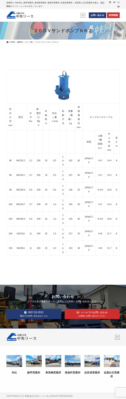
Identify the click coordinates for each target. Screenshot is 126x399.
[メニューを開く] (83, 15)
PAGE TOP (120, 384)
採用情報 (113, 15)
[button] (33, 314)
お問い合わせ (97, 15)
